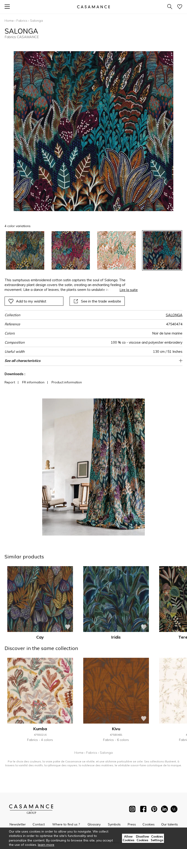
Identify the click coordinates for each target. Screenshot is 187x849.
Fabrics (21, 21)
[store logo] (93, 6)
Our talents (169, 824)
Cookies (149, 824)
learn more (46, 845)
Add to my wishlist (31, 301)
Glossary (94, 824)
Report (10, 382)
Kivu (116, 728)
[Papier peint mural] (174, 810)
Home (9, 21)
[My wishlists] (179, 7)
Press (132, 824)
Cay (40, 637)
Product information (67, 382)
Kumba (40, 728)
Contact (39, 824)
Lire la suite (128, 290)
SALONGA (174, 315)
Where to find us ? (66, 824)
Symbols (114, 824)
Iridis (116, 637)
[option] (25, 250)
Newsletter (18, 824)
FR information (33, 382)
